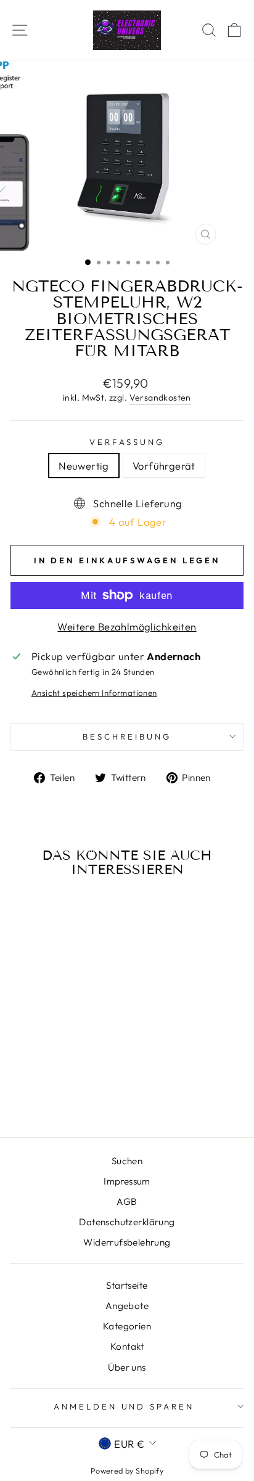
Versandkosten (160, 397)
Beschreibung (127, 736)
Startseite (126, 1285)
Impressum (127, 1181)
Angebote (127, 1306)
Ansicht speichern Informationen (94, 693)
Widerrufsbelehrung (126, 1242)
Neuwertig (84, 465)
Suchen (127, 1161)
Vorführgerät (164, 465)
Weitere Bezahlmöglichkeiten (126, 626)
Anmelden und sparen (124, 1406)
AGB (127, 1201)
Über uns (126, 1367)
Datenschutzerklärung (126, 1222)
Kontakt (127, 1346)
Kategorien (127, 1326)
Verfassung (127, 442)
